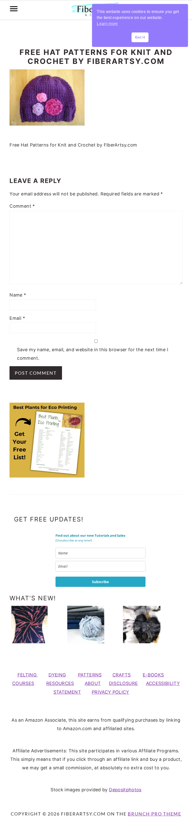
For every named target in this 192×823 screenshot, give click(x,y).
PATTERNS (90, 674)
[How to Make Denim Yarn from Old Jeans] (91, 624)
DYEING (57, 674)
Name (18, 295)
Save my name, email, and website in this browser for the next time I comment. (92, 354)
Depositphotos (125, 789)
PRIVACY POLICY (110, 692)
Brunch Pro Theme (154, 814)
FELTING (28, 674)
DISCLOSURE (123, 683)
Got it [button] (140, 37)
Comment (22, 206)
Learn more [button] (107, 23)
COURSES (23, 683)
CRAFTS (121, 674)
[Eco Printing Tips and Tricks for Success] (147, 624)
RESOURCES (60, 683)
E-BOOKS (153, 674)
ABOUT (93, 683)
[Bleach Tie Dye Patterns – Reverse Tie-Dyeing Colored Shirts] (35, 624)
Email (17, 318)
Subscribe (100, 581)
